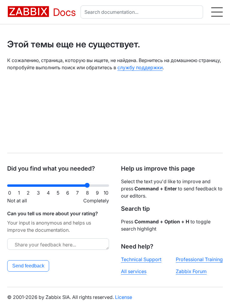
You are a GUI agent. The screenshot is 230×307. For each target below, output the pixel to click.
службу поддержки (140, 67)
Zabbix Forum (191, 271)
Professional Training (199, 259)
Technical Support (141, 259)
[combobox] (143, 12)
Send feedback (28, 265)
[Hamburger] (217, 12)
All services (133, 271)
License (123, 297)
